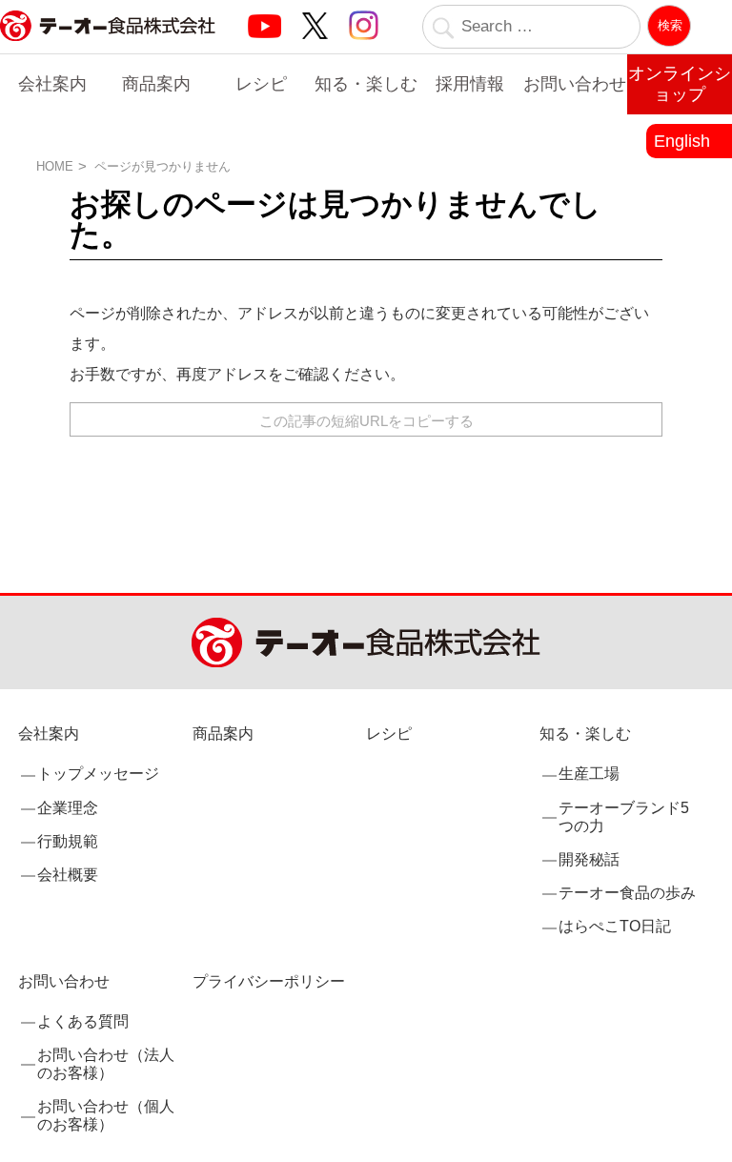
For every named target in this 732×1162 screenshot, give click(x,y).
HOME (54, 166)
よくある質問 (83, 1021)
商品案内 (156, 83)
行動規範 (67, 841)
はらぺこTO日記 (615, 926)
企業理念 (67, 808)
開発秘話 (589, 859)
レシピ (261, 83)
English (682, 141)
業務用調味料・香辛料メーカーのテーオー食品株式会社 (107, 46)
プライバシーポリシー (269, 981)
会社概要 (67, 874)
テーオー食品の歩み (627, 893)
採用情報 (470, 83)
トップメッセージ (98, 773)
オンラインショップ (679, 84)
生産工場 (589, 773)
